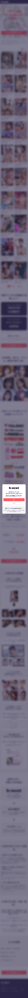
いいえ (14, 503)
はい (14, 499)
